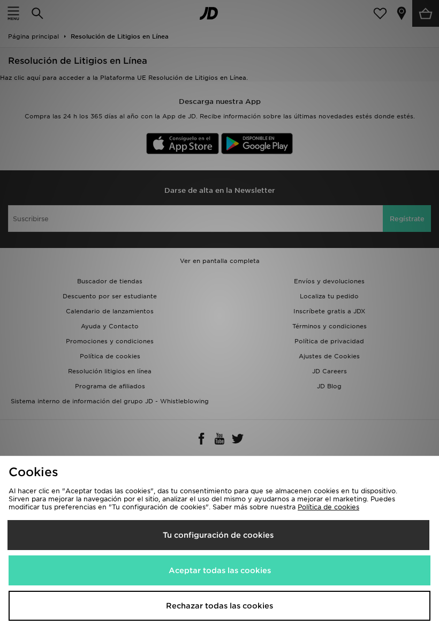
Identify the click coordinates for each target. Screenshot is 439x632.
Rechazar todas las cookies (219, 605)
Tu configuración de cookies (218, 535)
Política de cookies (328, 507)
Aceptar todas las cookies (220, 570)
